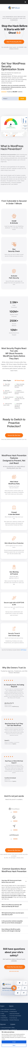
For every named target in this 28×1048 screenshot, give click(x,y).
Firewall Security (13, 1011)
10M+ (14, 330)
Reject (14, 1045)
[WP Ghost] (14, 7)
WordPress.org (15, 706)
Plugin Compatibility (5, 1029)
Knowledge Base (4, 1019)
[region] (14, 1039)
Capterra (14, 743)
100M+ (14, 311)
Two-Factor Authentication (15, 1015)
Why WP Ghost (4, 1017)
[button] (14, 988)
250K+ (14, 320)
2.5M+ (14, 302)
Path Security (13, 1009)
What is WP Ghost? (5, 1009)
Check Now (22, 99)
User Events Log (13, 1017)
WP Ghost (23, 650)
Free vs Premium (4, 1011)
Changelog (3, 1015)
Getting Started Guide (5, 1027)
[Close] (26, 1031)
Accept (14, 1041)
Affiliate (13, 1027)
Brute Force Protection (14, 1013)
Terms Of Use (14, 1029)
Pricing (2, 1013)
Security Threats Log (14, 1019)
